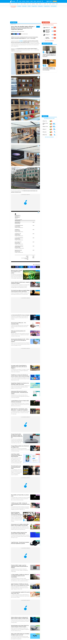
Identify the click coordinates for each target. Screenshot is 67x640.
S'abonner (54, 1)
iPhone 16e (45, 134)
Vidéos (35, 1)
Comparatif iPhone (47, 6)
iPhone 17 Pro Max (45, 124)
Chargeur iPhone (34, 6)
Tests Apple (19, 6)
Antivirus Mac (24, 6)
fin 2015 (21, 40)
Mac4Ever (12, 24)
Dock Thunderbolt (53, 6)
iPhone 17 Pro (45, 126)
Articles (23, 1)
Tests (20, 1)
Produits (27, 1)
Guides (31, 1)
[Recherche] (42, 1)
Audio (53, 118)
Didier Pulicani (14, 31)
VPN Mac (29, 6)
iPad (49, 118)
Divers (15, 24)
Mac (44, 118)
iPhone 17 (44, 129)
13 (37, 264)
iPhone (47, 118)
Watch (51, 118)
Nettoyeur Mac (40, 6)
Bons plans (39, 1)
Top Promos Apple (13, 6)
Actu (17, 1)
